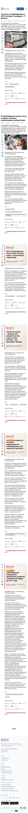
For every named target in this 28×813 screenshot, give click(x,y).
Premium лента (4, 760)
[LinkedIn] (16, 797)
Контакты (3, 768)
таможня (8, 696)
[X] (8, 797)
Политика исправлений (6, 772)
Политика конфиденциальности (8, 786)
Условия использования (6, 784)
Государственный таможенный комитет (14, 694)
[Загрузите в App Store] (5, 803)
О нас (2, 765)
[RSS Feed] (19, 797)
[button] (2, 32)
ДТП (6, 84)
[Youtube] (11, 797)
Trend (6, 354)
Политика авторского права (7, 788)
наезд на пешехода (14, 84)
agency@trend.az (4, 751)
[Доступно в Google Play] (14, 803)
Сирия (7, 404)
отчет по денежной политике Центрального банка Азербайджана (15, 534)
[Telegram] (14, 797)
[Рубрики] (25, 9)
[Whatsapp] (2, 797)
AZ (14, 810)
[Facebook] (5, 797)
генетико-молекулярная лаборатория (14, 211)
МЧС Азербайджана (10, 296)
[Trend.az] (5, 9)
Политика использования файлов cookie (9, 790)
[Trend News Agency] (4, 740)
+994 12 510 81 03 (4, 750)
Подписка (3, 777)
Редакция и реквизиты (6, 767)
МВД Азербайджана (10, 86)
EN (11, 810)
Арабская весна (14, 404)
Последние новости (5, 758)
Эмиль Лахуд (23, 404)
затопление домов (21, 296)
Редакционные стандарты (6, 770)
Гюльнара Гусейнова (10, 209)
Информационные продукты (7, 779)
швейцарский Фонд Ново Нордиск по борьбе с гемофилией (16, 215)
